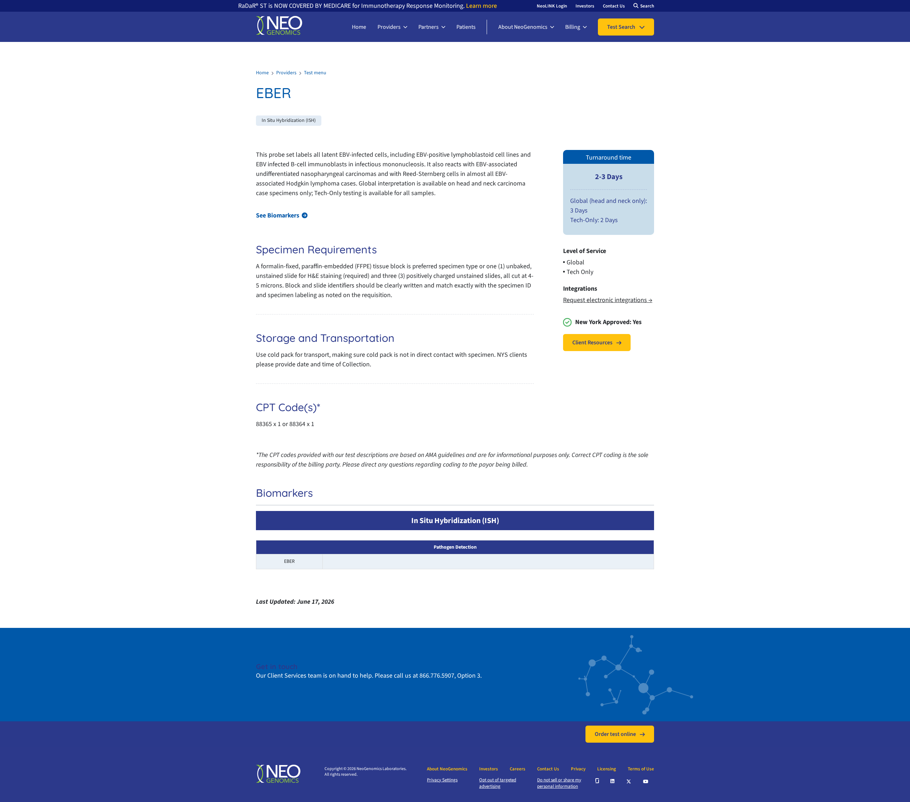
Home (359, 27)
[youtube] (646, 781)
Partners (428, 27)
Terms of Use (641, 769)
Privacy (578, 769)
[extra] (597, 780)
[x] (629, 781)
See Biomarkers (277, 215)
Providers (389, 27)
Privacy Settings (442, 780)
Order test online (615, 734)
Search (647, 6)
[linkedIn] (612, 780)
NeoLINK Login (552, 6)
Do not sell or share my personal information (559, 783)
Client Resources (592, 342)
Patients (466, 27)
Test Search (621, 27)
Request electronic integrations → (607, 300)
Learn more (481, 5)
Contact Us (614, 6)
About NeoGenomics (522, 27)
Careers (517, 769)
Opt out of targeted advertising (497, 783)
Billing (572, 27)
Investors (585, 6)
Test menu (315, 73)
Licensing (606, 769)
